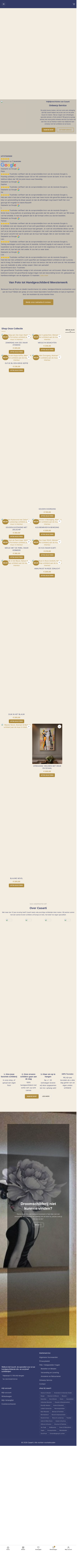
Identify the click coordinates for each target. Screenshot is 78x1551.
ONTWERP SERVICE (35, 52)
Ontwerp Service (65, 130)
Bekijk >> (38, 1225)
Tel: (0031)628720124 (10, 1520)
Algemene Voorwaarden (48, 1357)
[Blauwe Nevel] (17, 800)
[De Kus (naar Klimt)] (47, 542)
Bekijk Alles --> (70, 330)
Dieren (61, 1535)
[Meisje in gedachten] (47, 337)
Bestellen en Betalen (48, 1369)
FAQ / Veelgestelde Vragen (49, 1365)
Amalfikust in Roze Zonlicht (47, 569)
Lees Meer (45, 1096)
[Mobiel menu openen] (4, 4)
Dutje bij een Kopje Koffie (16, 363)
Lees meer (44, 275)
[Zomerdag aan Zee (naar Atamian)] (17, 337)
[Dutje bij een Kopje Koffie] (17, 357)
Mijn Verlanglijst (8, 1536)
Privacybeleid (44, 1361)
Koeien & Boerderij (58, 1541)
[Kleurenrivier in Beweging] (47, 521)
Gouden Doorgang (47, 509)
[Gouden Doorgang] (47, 430)
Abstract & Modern (46, 1528)
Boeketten (44, 1535)
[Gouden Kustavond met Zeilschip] (17, 521)
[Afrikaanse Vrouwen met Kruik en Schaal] (47, 744)
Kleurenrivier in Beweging (47, 527)
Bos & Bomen (53, 1535)
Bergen (43, 1531)
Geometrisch (70, 1535)
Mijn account (6, 1528)
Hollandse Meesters (46, 1538)
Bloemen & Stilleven (53, 1531)
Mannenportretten (59, 1544)
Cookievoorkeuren (9, 1540)
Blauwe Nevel (16, 878)
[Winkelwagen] (74, 4)
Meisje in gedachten (47, 343)
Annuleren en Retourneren (51, 1376)
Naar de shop (48, 130)
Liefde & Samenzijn (46, 1544)
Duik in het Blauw (16, 714)
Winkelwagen (7, 1532)
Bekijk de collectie (16, 52)
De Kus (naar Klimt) (47, 548)
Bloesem (64, 1531)
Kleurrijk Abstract (45, 1541)
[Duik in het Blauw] (17, 636)
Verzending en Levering (50, 1372)
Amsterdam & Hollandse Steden (63, 1528)
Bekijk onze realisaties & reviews (38, 302)
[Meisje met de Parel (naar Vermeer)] (17, 542)
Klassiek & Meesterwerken (62, 1538)
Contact (42, 1384)
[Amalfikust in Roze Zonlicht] (47, 563)
